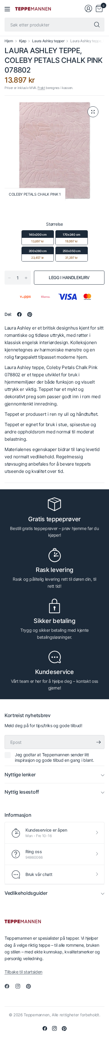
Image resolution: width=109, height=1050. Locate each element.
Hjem (9, 41)
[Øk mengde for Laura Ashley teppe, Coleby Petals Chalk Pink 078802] (26, 278)
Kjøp (22, 41)
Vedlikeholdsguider (26, 893)
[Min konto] (88, 8)
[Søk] (96, 25)
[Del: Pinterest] (30, 314)
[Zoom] (93, 111)
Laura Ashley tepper (48, 41)
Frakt (41, 88)
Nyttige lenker (20, 774)
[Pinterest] (31, 986)
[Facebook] (9, 986)
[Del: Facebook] (19, 314)
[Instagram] (20, 986)
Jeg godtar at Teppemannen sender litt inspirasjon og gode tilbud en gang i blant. (54, 757)
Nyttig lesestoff (22, 792)
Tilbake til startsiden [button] (23, 971)
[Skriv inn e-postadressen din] (98, 742)
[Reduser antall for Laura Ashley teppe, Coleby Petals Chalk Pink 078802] (9, 278)
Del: (8, 314)
